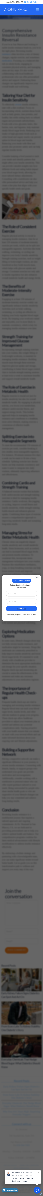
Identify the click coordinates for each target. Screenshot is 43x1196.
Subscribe (21, 609)
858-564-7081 (31, 2)
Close (37, 577)
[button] (37, 9)
